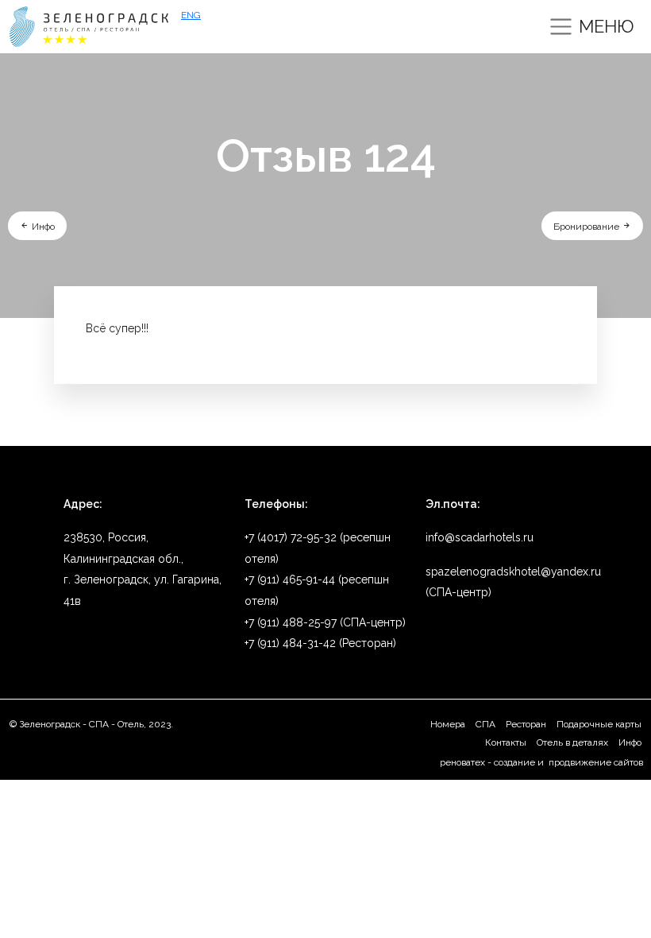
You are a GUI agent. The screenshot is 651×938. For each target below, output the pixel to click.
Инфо (42, 226)
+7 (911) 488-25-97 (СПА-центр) (325, 622)
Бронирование (587, 226)
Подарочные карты (599, 724)
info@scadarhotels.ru (480, 537)
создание (514, 762)
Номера (447, 724)
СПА (485, 724)
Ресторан (526, 724)
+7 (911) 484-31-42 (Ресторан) (320, 643)
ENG (191, 15)
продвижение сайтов (594, 762)
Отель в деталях (572, 742)
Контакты (505, 742)
